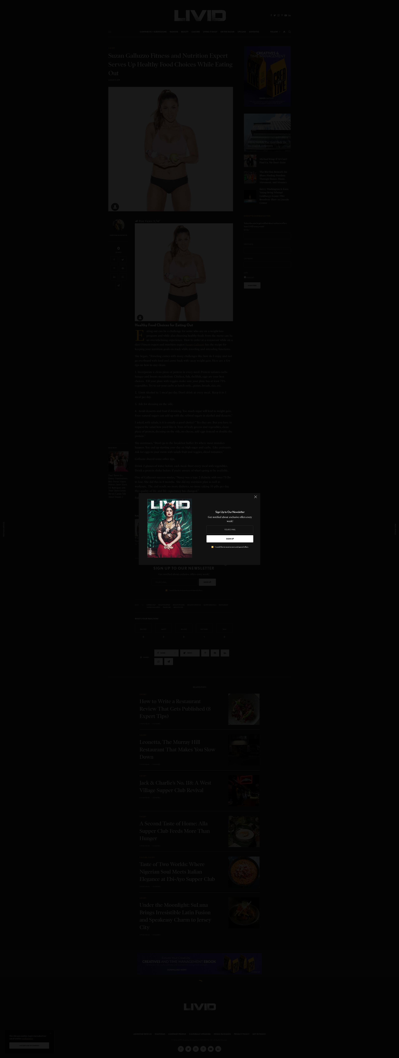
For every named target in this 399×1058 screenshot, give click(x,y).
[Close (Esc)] (255, 498)
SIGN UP (230, 539)
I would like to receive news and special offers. (231, 547)
